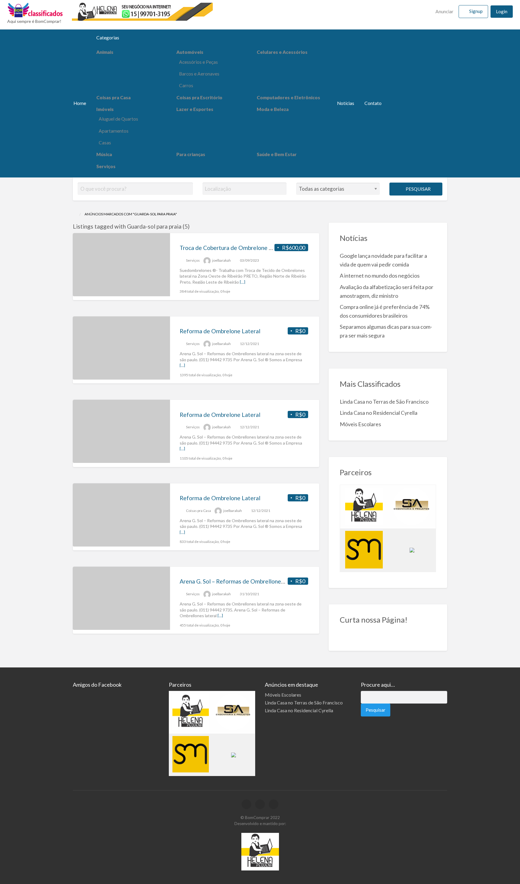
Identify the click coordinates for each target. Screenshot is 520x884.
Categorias (107, 37)
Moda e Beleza (273, 109)
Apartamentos (113, 131)
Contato (373, 103)
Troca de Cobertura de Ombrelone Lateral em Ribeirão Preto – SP (263, 247)
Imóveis (105, 109)
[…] (242, 282)
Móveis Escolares (360, 424)
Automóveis (189, 52)
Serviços (106, 166)
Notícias (345, 103)
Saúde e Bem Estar (277, 154)
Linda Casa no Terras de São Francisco (384, 401)
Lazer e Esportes (194, 109)
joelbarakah (221, 260)
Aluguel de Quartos (118, 119)
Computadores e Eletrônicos (288, 97)
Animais (104, 52)
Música (104, 154)
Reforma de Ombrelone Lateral (220, 331)
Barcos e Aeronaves (199, 73)
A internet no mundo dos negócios (379, 275)
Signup (476, 11)
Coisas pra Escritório (199, 97)
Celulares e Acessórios (282, 52)
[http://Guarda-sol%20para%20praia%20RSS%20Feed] (192, 226)
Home (79, 103)
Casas (105, 142)
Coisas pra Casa (113, 97)
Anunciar (444, 11)
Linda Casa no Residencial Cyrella (378, 412)
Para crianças (190, 154)
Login (501, 11)
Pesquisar (418, 189)
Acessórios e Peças (198, 62)
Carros (186, 85)
